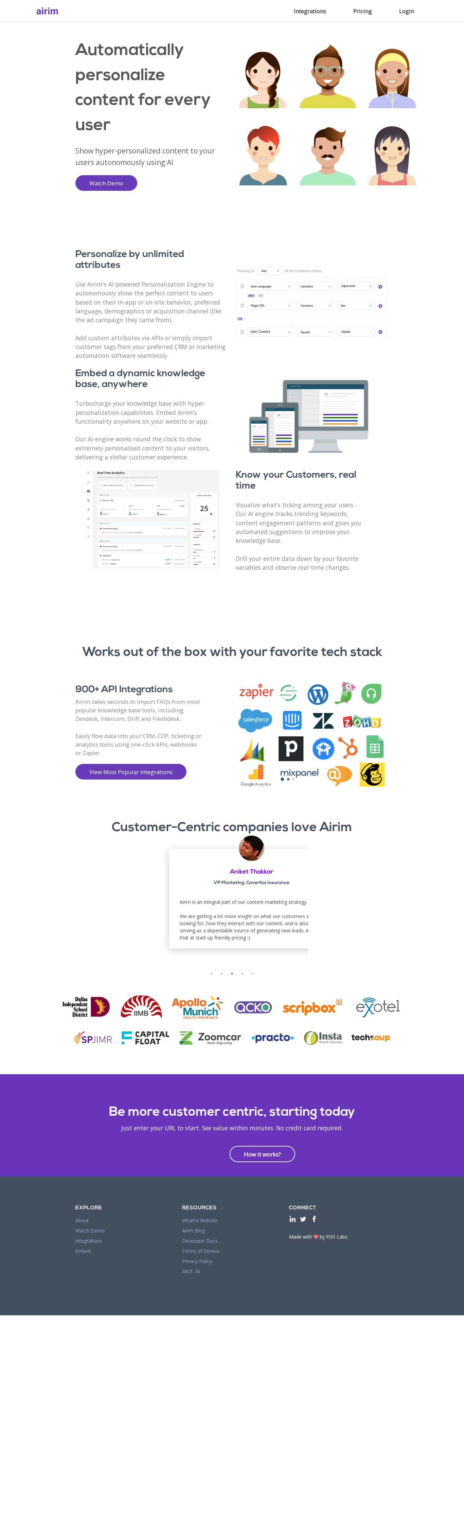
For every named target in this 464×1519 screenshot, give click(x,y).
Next (313, 902)
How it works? (262, 1154)
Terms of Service (200, 1251)
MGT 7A (191, 1271)
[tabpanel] (251, 902)
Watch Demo (106, 183)
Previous (150, 902)
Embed (83, 1251)
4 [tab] (242, 973)
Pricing (362, 11)
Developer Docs (200, 1241)
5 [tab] (252, 973)
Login (406, 11)
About (82, 1220)
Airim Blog (193, 1230)
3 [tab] (232, 973)
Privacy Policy (197, 1261)
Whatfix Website (200, 1220)
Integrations (310, 11)
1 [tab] (211, 973)
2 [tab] (221, 973)
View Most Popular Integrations (131, 772)
